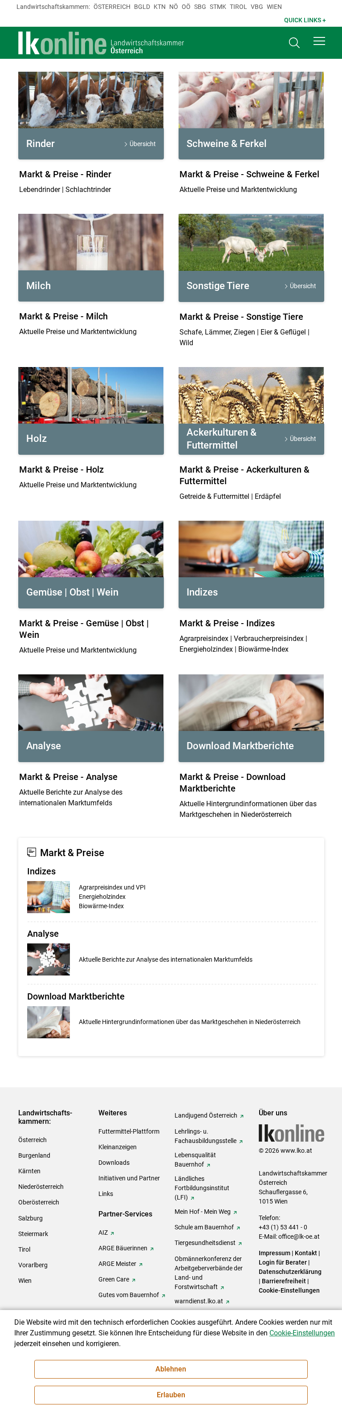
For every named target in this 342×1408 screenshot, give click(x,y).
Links (105, 1193)
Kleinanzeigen (117, 1147)
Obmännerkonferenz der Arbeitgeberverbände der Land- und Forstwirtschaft (209, 1272)
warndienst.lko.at (199, 1301)
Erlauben (171, 1395)
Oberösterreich (38, 1202)
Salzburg (30, 1218)
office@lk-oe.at (299, 1236)
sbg (200, 6)
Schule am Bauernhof (204, 1227)
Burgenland (34, 1155)
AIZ (103, 1232)
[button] (319, 41)
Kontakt (306, 1253)
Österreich (112, 6)
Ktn (160, 6)
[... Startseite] (101, 42)
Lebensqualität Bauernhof (195, 1159)
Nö (173, 6)
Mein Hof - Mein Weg (203, 1211)
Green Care (113, 1279)
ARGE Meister (117, 1263)
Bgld (142, 6)
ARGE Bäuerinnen (122, 1248)
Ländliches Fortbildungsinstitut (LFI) (202, 1188)
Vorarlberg (33, 1265)
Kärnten (29, 1171)
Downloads (114, 1162)
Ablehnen (170, 1369)
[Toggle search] (294, 43)
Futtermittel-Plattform (128, 1131)
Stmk (218, 6)
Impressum (274, 1253)
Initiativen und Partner (129, 1178)
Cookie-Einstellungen (289, 1290)
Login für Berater (283, 1262)
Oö (186, 6)
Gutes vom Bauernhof (128, 1294)
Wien (274, 6)
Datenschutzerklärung (290, 1271)
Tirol (238, 6)
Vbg (257, 6)
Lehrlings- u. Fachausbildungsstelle (205, 1136)
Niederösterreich (41, 1186)
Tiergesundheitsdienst (205, 1242)
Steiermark (33, 1233)
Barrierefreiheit (284, 1281)
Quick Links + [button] (305, 20)
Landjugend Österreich (206, 1115)
